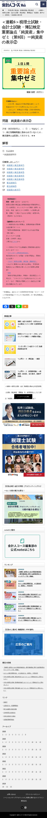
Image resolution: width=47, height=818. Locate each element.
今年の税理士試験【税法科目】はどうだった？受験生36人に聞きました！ (29, 597)
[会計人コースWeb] (14, 6)
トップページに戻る (23, 396)
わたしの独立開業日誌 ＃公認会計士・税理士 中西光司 (29, 585)
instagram (25, 807)
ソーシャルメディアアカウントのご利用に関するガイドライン (23, 797)
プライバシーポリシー (33, 794)
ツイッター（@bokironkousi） (18, 253)
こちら (14, 241)
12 (40, 742)
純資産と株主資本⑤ (15, 179)
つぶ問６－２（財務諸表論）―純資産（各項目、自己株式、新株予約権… (29, 373)
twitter (22, 807)
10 (32, 742)
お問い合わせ (11, 794)
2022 (4, 761)
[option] (23, 415)
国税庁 (5, 702)
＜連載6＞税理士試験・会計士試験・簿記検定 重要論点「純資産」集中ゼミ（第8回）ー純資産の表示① (14, 387)
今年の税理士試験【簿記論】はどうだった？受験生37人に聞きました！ (30, 619)
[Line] (19, 306)
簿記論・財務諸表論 (24, 50)
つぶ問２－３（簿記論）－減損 (29, 359)
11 (36, 742)
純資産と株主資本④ (15, 176)
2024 (4, 746)
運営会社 (24, 801)
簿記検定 (32, 50)
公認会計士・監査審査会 (10, 705)
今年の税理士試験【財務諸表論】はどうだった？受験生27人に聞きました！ (30, 608)
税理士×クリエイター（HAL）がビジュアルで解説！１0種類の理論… (30, 335)
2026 (4, 731)
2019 (4, 783)
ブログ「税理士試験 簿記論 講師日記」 (22, 261)
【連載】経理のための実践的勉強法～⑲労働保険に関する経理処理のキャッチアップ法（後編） (29, 574)
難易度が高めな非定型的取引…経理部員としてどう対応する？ (32, 387)
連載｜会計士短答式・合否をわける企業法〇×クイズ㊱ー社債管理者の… (30, 324)
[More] (25, 306)
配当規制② (12, 186)
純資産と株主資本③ (15, 172)
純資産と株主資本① (15, 165)
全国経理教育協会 (8, 719)
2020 (4, 776)
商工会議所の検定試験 (10, 709)
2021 (4, 768)
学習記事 (15, 50)
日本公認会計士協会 (9, 716)
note (9, 273)
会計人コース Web (22, 815)
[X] (12, 306)
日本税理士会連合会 (9, 712)
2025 (4, 739)
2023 (4, 754)
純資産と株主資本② (15, 169)
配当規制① (12, 183)
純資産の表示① (13, 190)
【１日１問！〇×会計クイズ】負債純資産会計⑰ (30, 348)
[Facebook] (6, 306)
